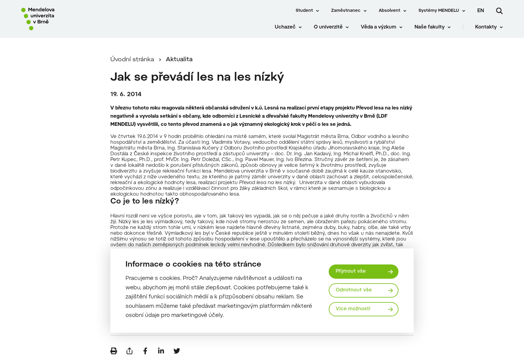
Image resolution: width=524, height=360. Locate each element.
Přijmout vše (351, 271)
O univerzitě (328, 27)
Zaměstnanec (346, 11)
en (480, 10)
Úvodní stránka (132, 60)
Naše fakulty (430, 27)
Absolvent (389, 11)
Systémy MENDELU (438, 11)
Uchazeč (285, 27)
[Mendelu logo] (58, 19)
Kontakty (486, 27)
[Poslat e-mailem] (129, 351)
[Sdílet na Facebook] (145, 351)
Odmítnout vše (354, 290)
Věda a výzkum (378, 27)
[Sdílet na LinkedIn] (161, 351)
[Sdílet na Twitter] (176, 351)
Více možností (353, 309)
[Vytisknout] (113, 351)
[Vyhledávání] (499, 11)
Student (304, 11)
